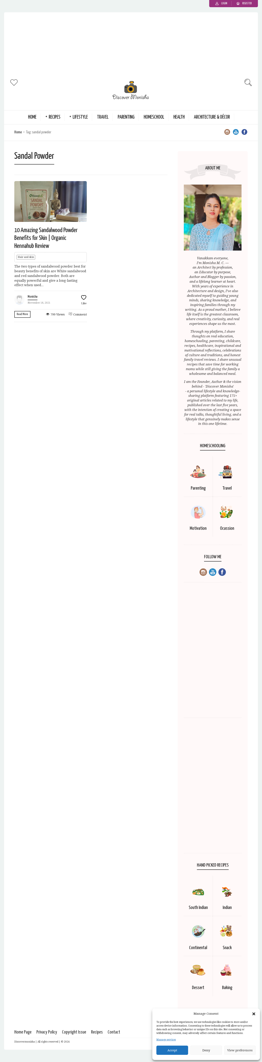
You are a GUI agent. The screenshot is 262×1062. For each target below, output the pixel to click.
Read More (22, 314)
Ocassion (227, 528)
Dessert (198, 987)
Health (179, 117)
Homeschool (154, 117)
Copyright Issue (74, 1032)
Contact (114, 1032)
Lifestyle (80, 117)
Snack (227, 947)
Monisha (32, 296)
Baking (227, 987)
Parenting (126, 117)
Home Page (23, 1032)
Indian (227, 907)
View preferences (240, 1050)
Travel (102, 117)
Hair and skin (26, 257)
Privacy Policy (46, 1032)
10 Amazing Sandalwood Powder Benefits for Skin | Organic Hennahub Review (46, 238)
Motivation (198, 528)
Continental (198, 947)
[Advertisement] (131, 45)
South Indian (198, 907)
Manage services (166, 1039)
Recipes (54, 117)
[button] (254, 1014)
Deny (206, 1050)
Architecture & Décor (212, 117)
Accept (172, 1050)
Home (32, 117)
